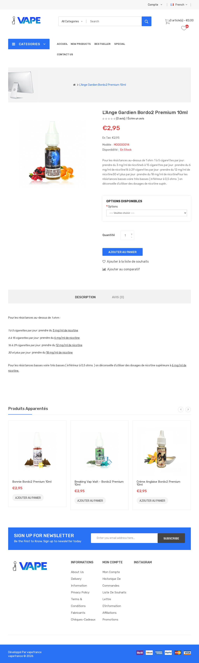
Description (85, 297)
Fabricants (78, 613)
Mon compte (111, 572)
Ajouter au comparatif (123, 269)
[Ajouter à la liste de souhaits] (48, 497)
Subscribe (171, 538)
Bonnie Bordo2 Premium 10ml (31, 481)
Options (113, 206)
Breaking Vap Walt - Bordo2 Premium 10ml (99, 483)
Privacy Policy (80, 592)
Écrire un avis (136, 118)
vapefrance (34, 652)
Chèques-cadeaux (83, 619)
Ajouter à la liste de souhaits (128, 261)
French (180, 4)
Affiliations (109, 613)
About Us (77, 572)
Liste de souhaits (114, 592)
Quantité (108, 235)
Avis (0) (118, 297)
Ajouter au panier (122, 252)
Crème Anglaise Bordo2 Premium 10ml (158, 483)
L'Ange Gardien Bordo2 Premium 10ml (102, 84)
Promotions (110, 619)
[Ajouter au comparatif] (57, 497)
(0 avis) (120, 118)
